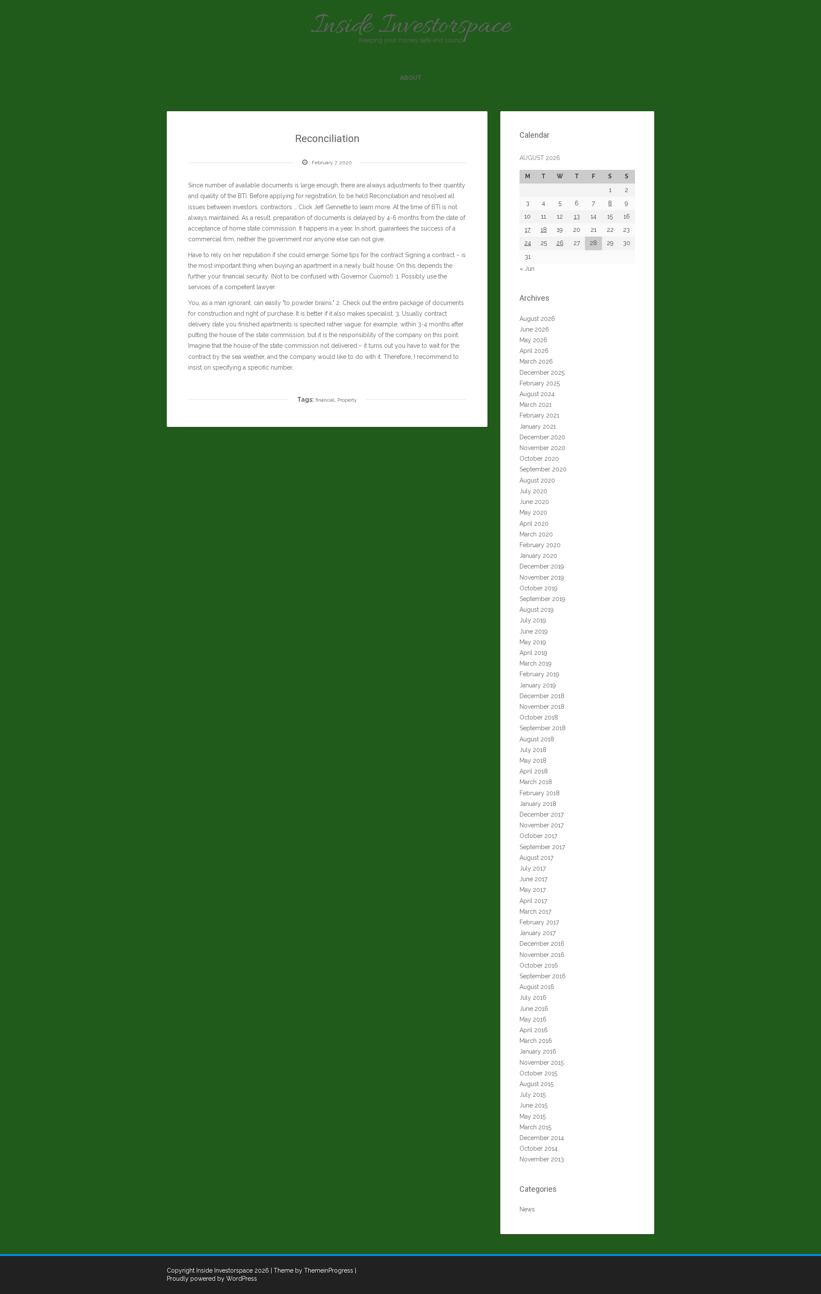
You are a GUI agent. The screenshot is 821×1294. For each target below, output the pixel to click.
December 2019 (542, 566)
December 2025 (542, 372)
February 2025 (540, 383)
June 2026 (534, 329)
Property (347, 400)
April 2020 (534, 523)
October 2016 (539, 965)
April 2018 (534, 771)
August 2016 (537, 986)
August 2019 (537, 609)
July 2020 (533, 491)
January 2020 (538, 555)
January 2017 (537, 933)
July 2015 (533, 1094)
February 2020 (540, 545)
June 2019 (534, 631)
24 (527, 243)
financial (325, 400)
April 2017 (533, 900)
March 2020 (536, 534)
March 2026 (536, 361)
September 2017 (542, 847)
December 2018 (542, 696)
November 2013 (542, 1159)
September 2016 (543, 976)
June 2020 (534, 501)
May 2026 (533, 340)
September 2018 (543, 728)
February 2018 (540, 793)
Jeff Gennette (332, 207)
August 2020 (537, 480)
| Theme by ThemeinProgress (312, 1270)
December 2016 (542, 943)
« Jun (527, 268)
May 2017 (533, 889)
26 (560, 243)
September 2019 (542, 598)
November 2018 (542, 706)
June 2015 (533, 1105)
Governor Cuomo (365, 276)
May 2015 (533, 1116)
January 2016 (538, 1051)
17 (527, 229)
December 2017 (542, 814)
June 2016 (534, 1008)
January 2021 (538, 426)
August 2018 (537, 739)
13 (577, 216)
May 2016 (533, 1019)
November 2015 (542, 1062)
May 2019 (533, 642)
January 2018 (538, 803)
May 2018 (533, 760)
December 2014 (542, 1137)
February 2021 (539, 415)
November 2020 (542, 447)
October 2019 (539, 588)
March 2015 (535, 1127)
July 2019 (533, 620)
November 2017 (542, 825)
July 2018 (533, 749)
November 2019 (542, 577)
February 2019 (539, 674)
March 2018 (536, 782)
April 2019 (533, 652)
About (410, 78)
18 (543, 229)
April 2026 (534, 350)
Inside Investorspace (411, 26)
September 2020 (543, 469)
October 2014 (539, 1148)
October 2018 (539, 717)
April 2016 (534, 1030)
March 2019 (536, 663)
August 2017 (536, 857)
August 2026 (537, 318)
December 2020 (542, 437)
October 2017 (538, 835)
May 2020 (533, 512)
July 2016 (533, 997)
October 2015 (538, 1073)
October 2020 (539, 458)
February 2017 (539, 922)
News (527, 1209)
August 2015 (536, 1084)
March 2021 (536, 404)
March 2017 (535, 911)
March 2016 (536, 1040)
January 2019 (538, 685)
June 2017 (533, 879)
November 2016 (542, 954)
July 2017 (533, 868)
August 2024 (537, 394)
